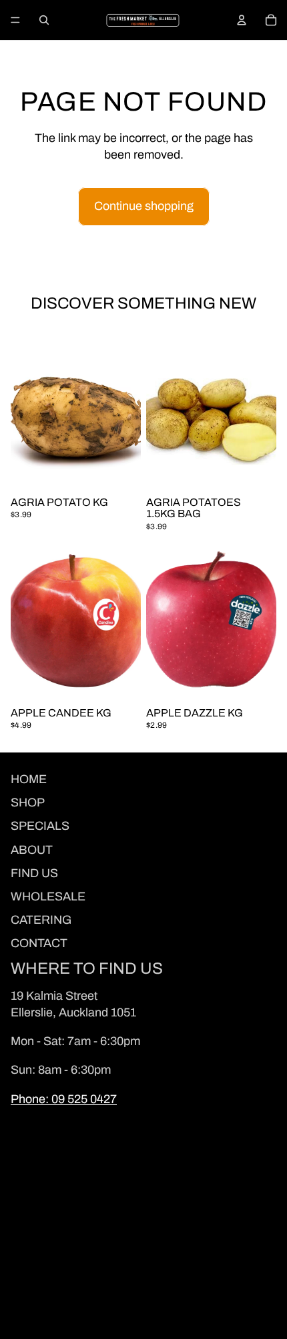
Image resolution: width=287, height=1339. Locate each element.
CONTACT (39, 943)
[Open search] (44, 20)
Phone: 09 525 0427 (64, 1099)
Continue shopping (144, 206)
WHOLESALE (48, 896)
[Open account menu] (241, 20)
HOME (29, 779)
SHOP (28, 802)
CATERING (41, 919)
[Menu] (15, 20)
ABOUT (32, 849)
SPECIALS (40, 825)
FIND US (34, 873)
